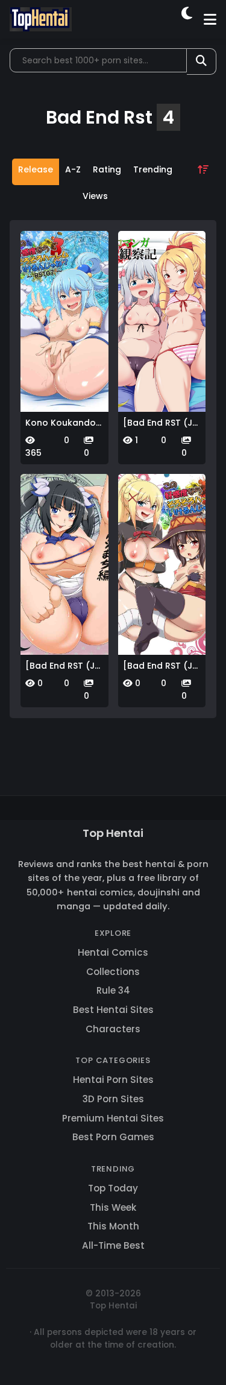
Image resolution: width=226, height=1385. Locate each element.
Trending (152, 169)
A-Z (73, 169)
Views (95, 196)
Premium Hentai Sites (113, 1118)
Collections (113, 971)
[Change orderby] (203, 185)
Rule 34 (113, 990)
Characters (113, 1029)
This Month (113, 1226)
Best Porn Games (113, 1137)
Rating (107, 169)
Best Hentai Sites (113, 1009)
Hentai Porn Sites (113, 1079)
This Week (113, 1207)
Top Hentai (113, 833)
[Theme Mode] (187, 19)
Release (35, 169)
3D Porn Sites (113, 1099)
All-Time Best (113, 1245)
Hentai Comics (113, 952)
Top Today (113, 1188)
